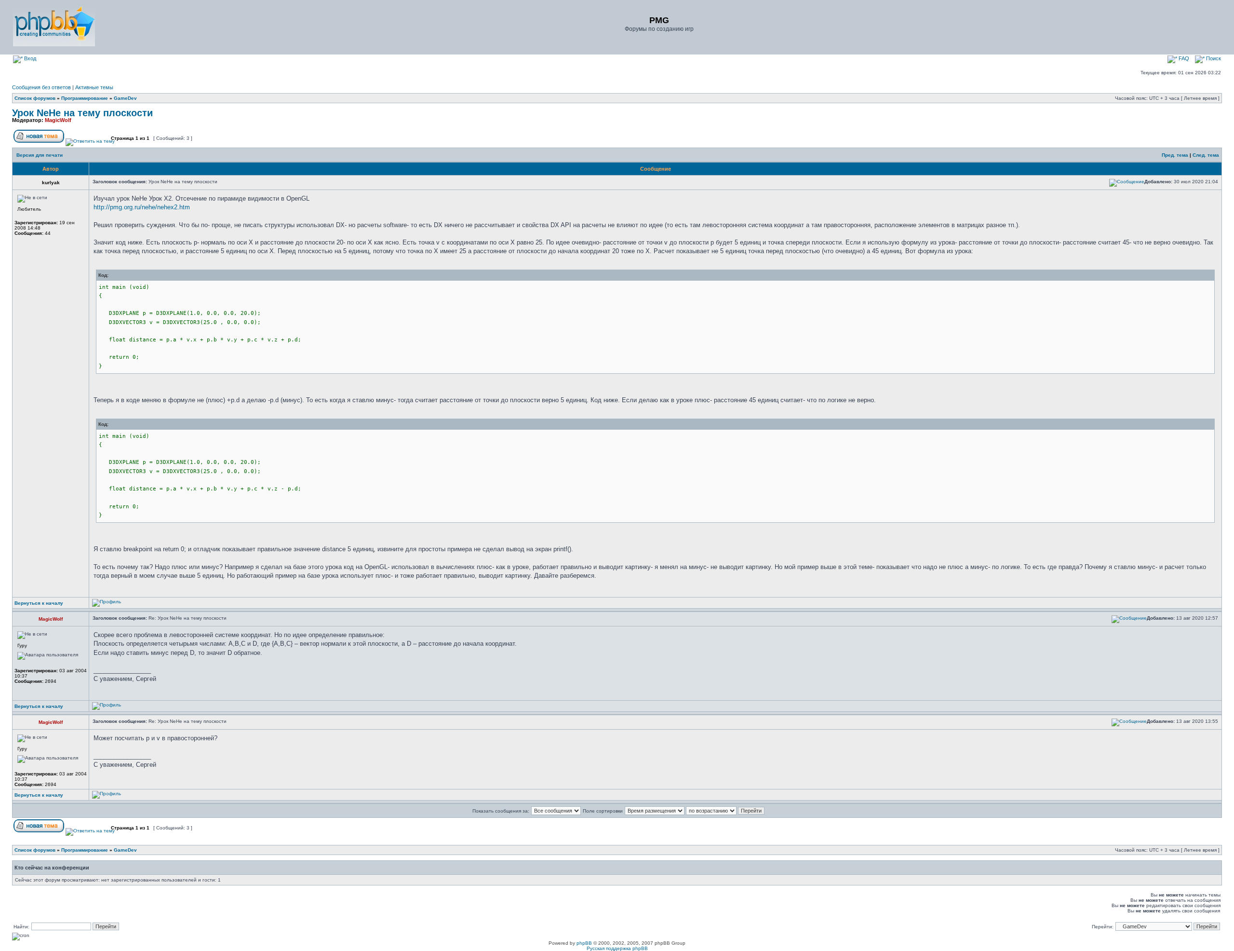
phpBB (584, 943)
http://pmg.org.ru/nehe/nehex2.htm (142, 207)
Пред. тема (1175, 155)
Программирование (84, 98)
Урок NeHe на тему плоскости (82, 113)
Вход (29, 58)
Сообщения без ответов (41, 87)
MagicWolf (58, 120)
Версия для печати (39, 155)
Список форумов (34, 98)
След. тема (1206, 155)
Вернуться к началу (38, 603)
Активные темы (94, 87)
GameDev (125, 98)
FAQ (1183, 58)
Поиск (1213, 58)
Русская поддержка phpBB (617, 948)
